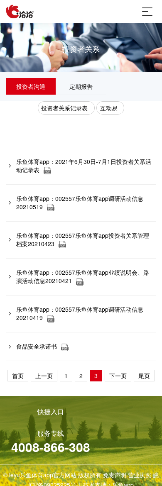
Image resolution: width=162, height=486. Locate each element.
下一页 (118, 375)
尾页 (144, 375)
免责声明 (114, 475)
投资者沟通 (30, 86)
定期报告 (81, 86)
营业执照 (139, 475)
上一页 (44, 375)
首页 (18, 375)
